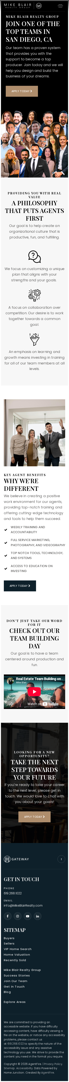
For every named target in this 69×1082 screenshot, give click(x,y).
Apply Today (21, 91)
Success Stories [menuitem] (17, 975)
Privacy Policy (53, 1064)
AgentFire (47, 1073)
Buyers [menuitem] (9, 938)
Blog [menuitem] (7, 992)
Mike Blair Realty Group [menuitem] (22, 970)
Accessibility (24, 1068)
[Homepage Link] (23, 5)
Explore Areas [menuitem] (15, 1002)
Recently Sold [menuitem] (15, 960)
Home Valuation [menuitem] (17, 955)
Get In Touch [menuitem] (14, 987)
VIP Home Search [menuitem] (18, 949)
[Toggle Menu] (60, 6)
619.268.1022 (13, 893)
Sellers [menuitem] (9, 943)
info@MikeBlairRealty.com (23, 905)
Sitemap (9, 1068)
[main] (34, 422)
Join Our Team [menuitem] (16, 981)
